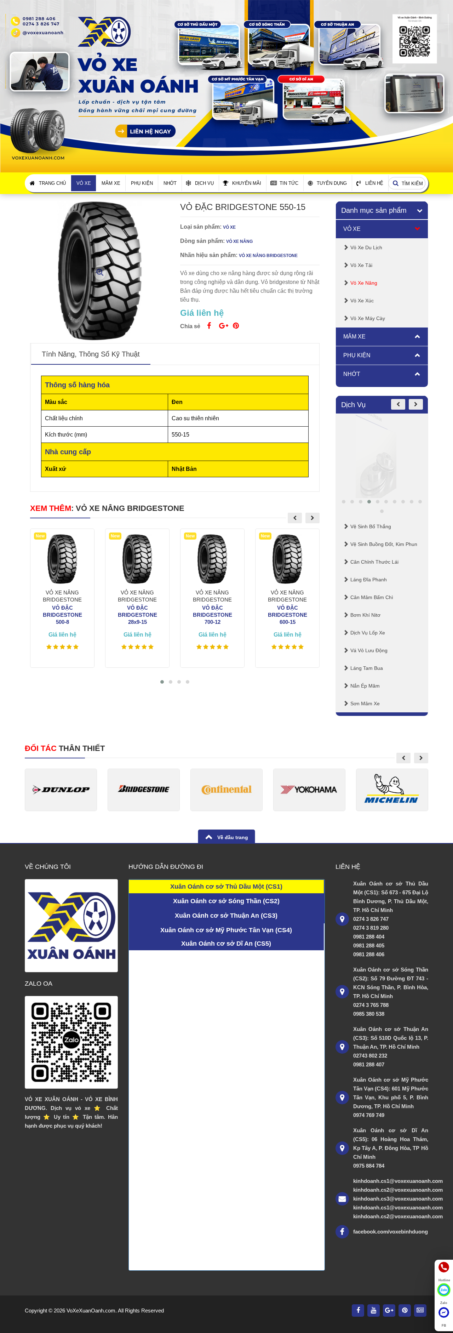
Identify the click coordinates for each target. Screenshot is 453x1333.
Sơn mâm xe (365, 703)
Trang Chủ (52, 183)
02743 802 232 (370, 1056)
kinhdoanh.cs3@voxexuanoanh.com (391, 1199)
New (40, 536)
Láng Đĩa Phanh (368, 579)
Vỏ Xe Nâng (363, 283)
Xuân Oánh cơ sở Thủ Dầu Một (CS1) (226, 886)
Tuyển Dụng (332, 183)
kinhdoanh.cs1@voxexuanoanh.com (391, 1181)
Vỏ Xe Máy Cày (367, 318)
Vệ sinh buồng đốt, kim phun (383, 544)
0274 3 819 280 (371, 928)
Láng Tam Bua (366, 668)
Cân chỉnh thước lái (374, 562)
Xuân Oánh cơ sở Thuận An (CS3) (226, 915)
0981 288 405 (368, 945)
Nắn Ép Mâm (365, 686)
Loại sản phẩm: (201, 227)
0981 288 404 (368, 937)
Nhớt (170, 183)
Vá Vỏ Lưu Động (369, 650)
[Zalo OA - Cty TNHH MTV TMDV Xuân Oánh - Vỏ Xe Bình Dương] (71, 1042)
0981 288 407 (368, 1064)
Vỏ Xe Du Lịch (366, 247)
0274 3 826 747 (371, 919)
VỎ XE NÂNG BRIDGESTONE (130, 508)
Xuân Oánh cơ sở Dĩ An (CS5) (226, 943)
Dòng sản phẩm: (202, 241)
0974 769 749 (368, 1115)
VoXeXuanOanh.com (91, 1311)
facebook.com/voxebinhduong (390, 1232)
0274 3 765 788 (371, 1005)
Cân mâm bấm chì (371, 597)
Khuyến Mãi (246, 183)
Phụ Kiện (142, 183)
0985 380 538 (368, 1014)
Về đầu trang (232, 837)
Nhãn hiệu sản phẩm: (208, 255)
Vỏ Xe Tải (361, 265)
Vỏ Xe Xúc (362, 300)
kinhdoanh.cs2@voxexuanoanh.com (391, 1190)
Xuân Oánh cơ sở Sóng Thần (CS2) (226, 901)
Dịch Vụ (204, 183)
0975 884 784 (368, 1166)
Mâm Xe (111, 183)
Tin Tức (289, 183)
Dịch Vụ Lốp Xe (367, 633)
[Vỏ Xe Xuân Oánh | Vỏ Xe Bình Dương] (226, 86)
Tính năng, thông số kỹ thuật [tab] (91, 354)
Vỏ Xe (83, 183)
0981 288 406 (368, 954)
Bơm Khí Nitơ (365, 615)
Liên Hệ (374, 183)
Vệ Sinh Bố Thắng (370, 526)
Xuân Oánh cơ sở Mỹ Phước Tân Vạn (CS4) (226, 930)
